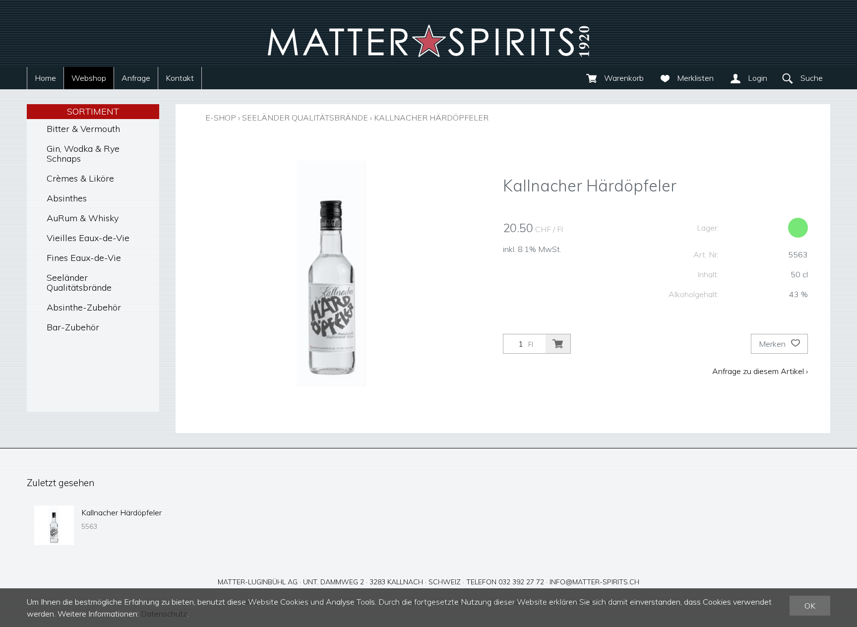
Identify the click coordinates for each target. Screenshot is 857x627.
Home (45, 78)
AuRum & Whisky (83, 218)
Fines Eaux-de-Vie (84, 257)
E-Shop (220, 118)
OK (809, 606)
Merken (773, 344)
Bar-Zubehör (73, 327)
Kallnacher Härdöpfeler (431, 118)
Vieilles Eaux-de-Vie (88, 238)
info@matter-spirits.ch (594, 581)
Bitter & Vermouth (83, 128)
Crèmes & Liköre (80, 178)
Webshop (88, 78)
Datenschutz (164, 614)
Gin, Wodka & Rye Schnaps (83, 153)
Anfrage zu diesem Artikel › (760, 371)
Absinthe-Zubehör (84, 307)
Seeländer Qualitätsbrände (79, 282)
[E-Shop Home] (428, 33)
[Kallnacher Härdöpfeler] (54, 525)
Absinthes (67, 198)
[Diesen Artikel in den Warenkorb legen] (558, 343)
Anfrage (136, 78)
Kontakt (180, 78)
